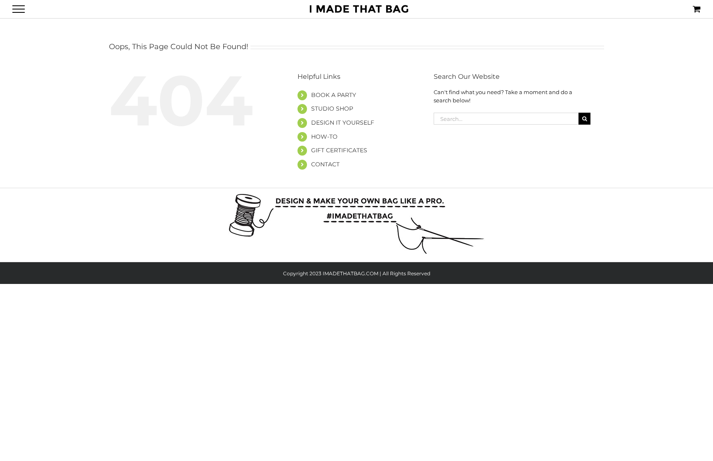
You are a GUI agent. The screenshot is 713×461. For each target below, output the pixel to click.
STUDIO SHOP (332, 108)
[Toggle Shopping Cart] (697, 9)
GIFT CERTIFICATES (339, 150)
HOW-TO (324, 136)
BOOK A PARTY (333, 95)
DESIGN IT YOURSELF (342, 122)
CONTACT (325, 164)
